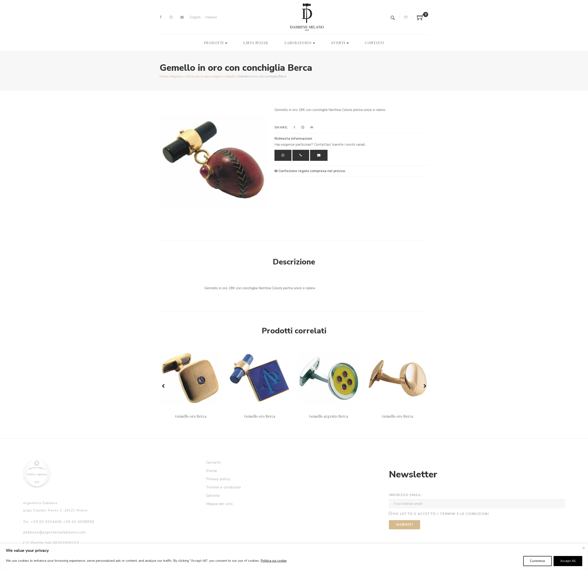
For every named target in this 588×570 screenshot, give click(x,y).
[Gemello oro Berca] (191, 378)
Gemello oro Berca (190, 416)
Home (164, 76)
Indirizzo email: (405, 495)
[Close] (583, 548)
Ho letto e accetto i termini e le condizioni (441, 514)
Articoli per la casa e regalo (203, 76)
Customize (537, 561)
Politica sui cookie (274, 561)
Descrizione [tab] (294, 262)
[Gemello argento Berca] (328, 378)
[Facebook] (161, 17)
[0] (420, 19)
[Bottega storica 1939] (37, 474)
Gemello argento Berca (328, 416)
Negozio (176, 76)
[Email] (182, 17)
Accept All (568, 561)
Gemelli (230, 76)
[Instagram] (171, 17)
